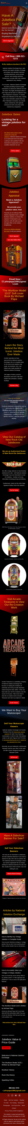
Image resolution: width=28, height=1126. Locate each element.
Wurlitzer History (8, 1070)
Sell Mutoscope (14, 757)
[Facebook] (8, 1095)
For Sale (6, 1102)
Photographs (6, 1105)
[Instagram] (12, 1095)
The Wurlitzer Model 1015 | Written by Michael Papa (14, 1007)
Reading (22, 1100)
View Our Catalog (14, 490)
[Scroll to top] (24, 1123)
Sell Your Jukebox (15, 151)
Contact (14, 1108)
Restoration (21, 1102)
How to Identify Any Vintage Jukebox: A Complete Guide (11, 938)
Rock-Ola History (8, 1075)
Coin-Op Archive (15, 1105)
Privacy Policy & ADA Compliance (14, 1111)
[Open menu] (26, 3)
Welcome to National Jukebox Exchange (13, 1056)
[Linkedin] (19, 1095)
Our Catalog (13, 1102)
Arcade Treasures (14, 702)
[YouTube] (16, 1095)
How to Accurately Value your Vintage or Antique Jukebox (12, 971)
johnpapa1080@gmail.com (15, 282)
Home (5, 1100)
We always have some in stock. (13, 132)
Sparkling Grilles (8, 1080)
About (23, 1105)
